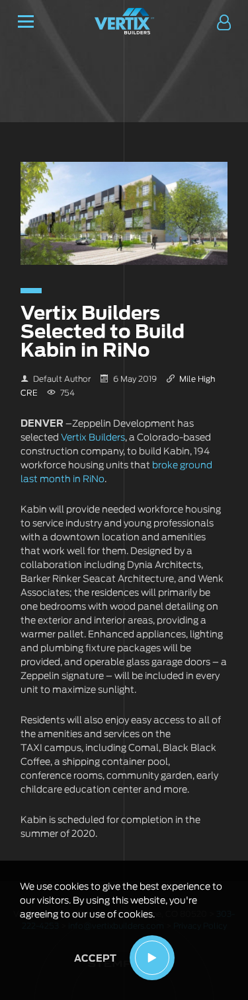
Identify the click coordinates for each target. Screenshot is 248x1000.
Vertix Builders (93, 438)
